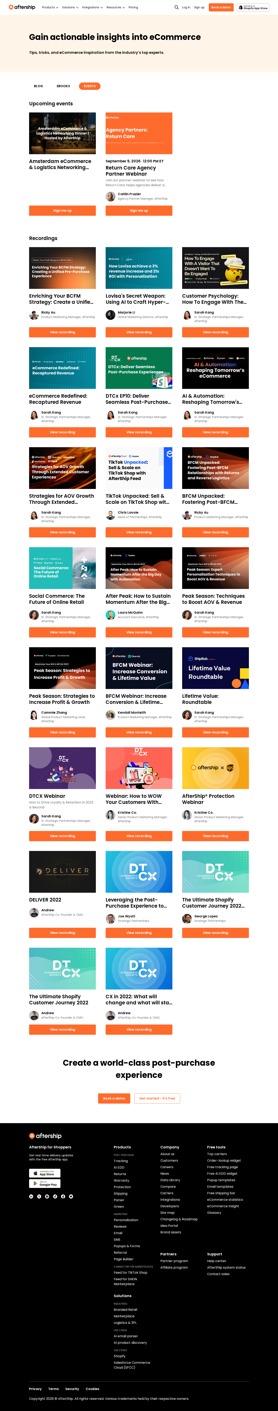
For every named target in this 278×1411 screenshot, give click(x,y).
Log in (186, 7)
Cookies (92, 1389)
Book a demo (221, 7)
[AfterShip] (23, 7)
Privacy (35, 1389)
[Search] (177, 7)
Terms (53, 1389)
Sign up (199, 7)
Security (72, 1389)
